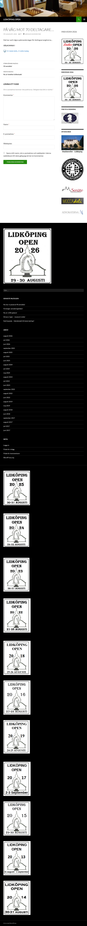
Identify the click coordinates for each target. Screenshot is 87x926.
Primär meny (84, 19)
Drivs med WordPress (9, 923)
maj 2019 (6, 406)
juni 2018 (6, 414)
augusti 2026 (7, 336)
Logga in (6, 445)
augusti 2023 (7, 377)
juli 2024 (6, 369)
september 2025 (9, 348)
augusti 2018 (7, 410)
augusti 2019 (7, 402)
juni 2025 (6, 360)
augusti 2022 (7, 393)
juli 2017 (6, 426)
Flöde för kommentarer (11, 453)
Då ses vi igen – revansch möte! (14, 317)
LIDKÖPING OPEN (12, 19)
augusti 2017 (7, 422)
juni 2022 (6, 397)
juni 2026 (6, 344)
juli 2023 (6, 381)
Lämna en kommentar (33, 34)
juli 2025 (6, 356)
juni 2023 (6, 385)
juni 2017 (6, 430)
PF (21, 34)
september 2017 (9, 418)
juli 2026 (6, 340)
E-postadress (9, 134)
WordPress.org (8, 457)
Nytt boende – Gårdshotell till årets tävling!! (18, 321)
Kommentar (8, 95)
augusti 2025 (7, 352)
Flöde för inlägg (8, 449)
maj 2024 (6, 373)
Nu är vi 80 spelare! (10, 313)
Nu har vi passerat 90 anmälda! (14, 305)
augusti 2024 (7, 365)
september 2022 (9, 389)
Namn (6, 124)
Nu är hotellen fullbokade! (12, 73)
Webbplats (7, 143)
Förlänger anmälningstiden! (13, 309)
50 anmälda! (10, 65)
